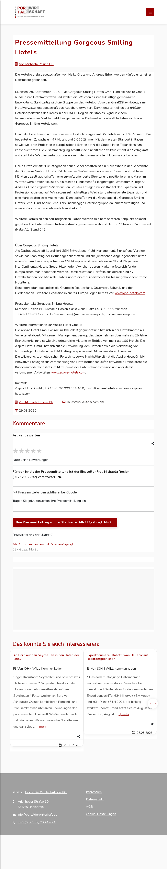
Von (40, 669)
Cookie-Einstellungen (101, 814)
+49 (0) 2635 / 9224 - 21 (37, 822)
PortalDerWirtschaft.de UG (46, 792)
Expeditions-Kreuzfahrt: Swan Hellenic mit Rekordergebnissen (117, 657)
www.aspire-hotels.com (68, 372)
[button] (46, 736)
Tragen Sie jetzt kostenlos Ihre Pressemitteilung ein (49, 501)
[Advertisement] (83, 599)
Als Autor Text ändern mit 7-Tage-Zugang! (43, 544)
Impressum (94, 792)
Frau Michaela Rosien (113, 471)
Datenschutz (95, 799)
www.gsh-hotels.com (130, 293)
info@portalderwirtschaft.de (37, 814)
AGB (89, 806)
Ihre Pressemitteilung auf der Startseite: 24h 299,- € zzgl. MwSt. (65, 522)
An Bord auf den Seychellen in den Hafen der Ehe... (46, 657)
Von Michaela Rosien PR (36, 64)
